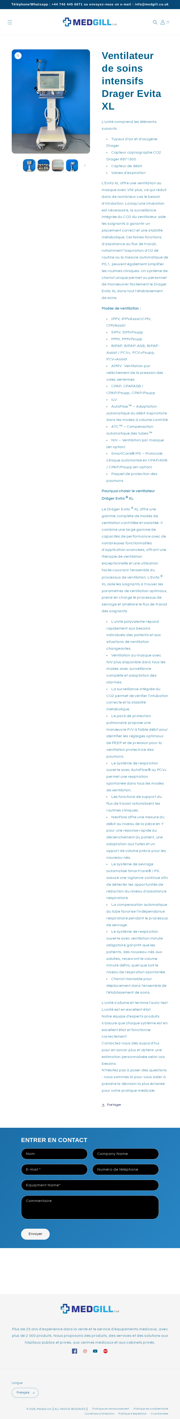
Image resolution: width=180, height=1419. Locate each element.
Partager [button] (114, 1104)
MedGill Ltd (44, 1409)
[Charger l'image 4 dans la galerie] (72, 165)
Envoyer (35, 1234)
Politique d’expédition (132, 1413)
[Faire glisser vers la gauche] (17, 165)
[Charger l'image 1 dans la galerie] (29, 165)
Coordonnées (159, 1413)
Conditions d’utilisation (99, 1413)
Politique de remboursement (110, 1409)
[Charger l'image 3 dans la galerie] (58, 165)
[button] (10, 22)
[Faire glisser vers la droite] (85, 165)
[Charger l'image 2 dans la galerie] (43, 165)
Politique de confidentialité (151, 1409)
